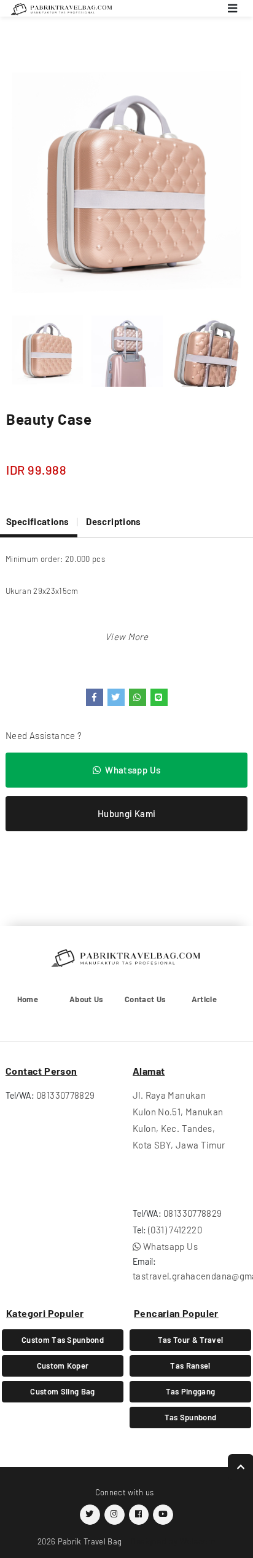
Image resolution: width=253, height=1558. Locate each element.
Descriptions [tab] (113, 521)
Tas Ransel (190, 1365)
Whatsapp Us (132, 769)
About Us (86, 999)
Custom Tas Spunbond (62, 1340)
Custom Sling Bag (62, 1391)
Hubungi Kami (127, 813)
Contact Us (145, 999)
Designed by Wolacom (173, 1541)
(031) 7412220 (175, 1229)
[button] (126, 636)
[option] (126, 186)
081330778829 (65, 1095)
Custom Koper (63, 1365)
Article (204, 999)
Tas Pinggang (191, 1391)
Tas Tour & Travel (191, 1340)
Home (27, 999)
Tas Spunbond (191, 1417)
